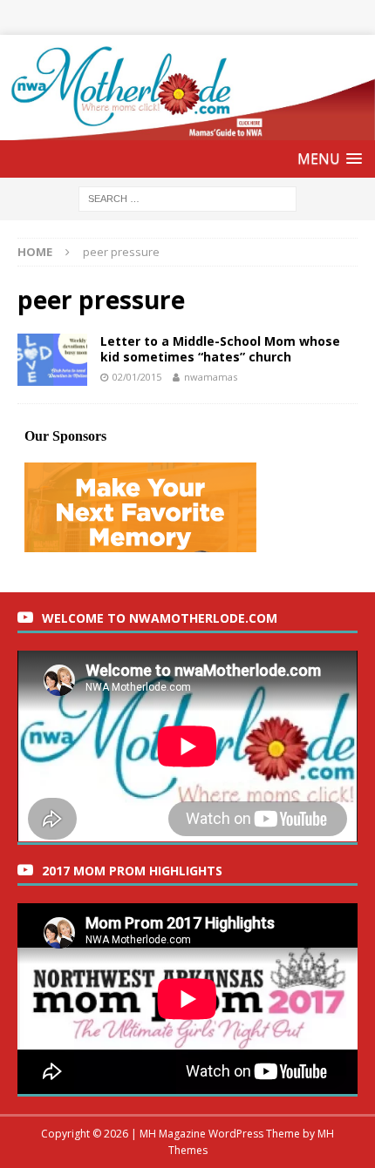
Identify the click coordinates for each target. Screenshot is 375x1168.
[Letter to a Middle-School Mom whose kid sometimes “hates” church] (52, 360)
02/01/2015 (136, 376)
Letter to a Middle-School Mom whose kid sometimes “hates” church (220, 349)
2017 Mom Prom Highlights (132, 870)
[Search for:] (187, 198)
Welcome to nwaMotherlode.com (159, 618)
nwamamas (210, 376)
